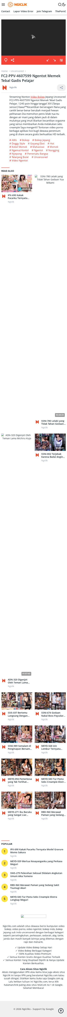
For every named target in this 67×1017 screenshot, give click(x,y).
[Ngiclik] (4, 196)
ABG (14, 140)
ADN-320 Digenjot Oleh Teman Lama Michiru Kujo (18, 681)
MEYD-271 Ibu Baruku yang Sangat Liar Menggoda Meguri (20, 813)
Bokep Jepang (42, 140)
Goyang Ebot (37, 143)
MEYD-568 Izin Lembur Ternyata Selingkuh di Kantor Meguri (52, 747)
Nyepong (17, 153)
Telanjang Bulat (20, 157)
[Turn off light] (6, 60)
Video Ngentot (20, 160)
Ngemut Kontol (20, 150)
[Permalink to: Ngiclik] (4, 87)
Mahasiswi (38, 146)
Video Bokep (38, 96)
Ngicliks (26, 1009)
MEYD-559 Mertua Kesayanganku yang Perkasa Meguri (36, 863)
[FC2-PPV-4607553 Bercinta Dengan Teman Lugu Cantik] (54, 60)
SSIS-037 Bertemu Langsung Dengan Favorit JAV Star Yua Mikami (19, 714)
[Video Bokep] (17, 4)
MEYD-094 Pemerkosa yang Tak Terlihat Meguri (20, 780)
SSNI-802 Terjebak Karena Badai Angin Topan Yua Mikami (52, 455)
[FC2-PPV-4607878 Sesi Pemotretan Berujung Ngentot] (48, 60)
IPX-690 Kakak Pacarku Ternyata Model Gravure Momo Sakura (20, 197)
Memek (54, 146)
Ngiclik (13, 87)
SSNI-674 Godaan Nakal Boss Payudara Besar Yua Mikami (53, 714)
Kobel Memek (19, 146)
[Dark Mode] (64, 4)
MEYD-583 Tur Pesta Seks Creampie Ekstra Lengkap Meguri (53, 780)
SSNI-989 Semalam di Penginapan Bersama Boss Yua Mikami (19, 747)
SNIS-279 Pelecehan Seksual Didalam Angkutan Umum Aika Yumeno (36, 875)
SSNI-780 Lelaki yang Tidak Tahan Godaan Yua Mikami (52, 422)
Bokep (25, 140)
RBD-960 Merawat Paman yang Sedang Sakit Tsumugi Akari (52, 813)
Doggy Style (18, 143)
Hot (52, 143)
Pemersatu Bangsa (37, 153)
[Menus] (4, 4)
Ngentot (38, 150)
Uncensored (40, 157)
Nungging (53, 150)
